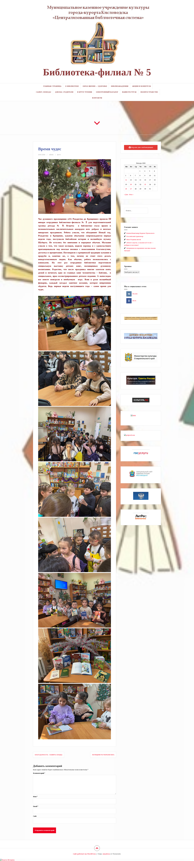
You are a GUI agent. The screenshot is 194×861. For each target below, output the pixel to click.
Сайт (35, 816)
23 (145, 184)
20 (131, 184)
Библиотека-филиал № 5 (97, 72)
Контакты (97, 98)
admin (51, 155)
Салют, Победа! (43, 92)
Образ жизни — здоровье (95, 86)
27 (131, 189)
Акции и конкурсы (141, 86)
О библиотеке (72, 86)
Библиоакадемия (119, 86)
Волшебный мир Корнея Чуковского (140, 233)
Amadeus (106, 854)
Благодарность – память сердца (48, 755)
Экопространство (149, 92)
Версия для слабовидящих (142, 147)
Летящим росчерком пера (103, 755)
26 (126, 189)
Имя (35, 797)
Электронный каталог (107, 92)
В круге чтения (84, 92)
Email (35, 806)
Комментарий (39, 773)
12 (126, 180)
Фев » (131, 194)
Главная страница (52, 86)
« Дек (126, 194)
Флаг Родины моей (133, 239)
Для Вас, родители (64, 92)
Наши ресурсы (129, 92)
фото (59, 155)
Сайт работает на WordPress (84, 854)
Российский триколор (134, 236)
